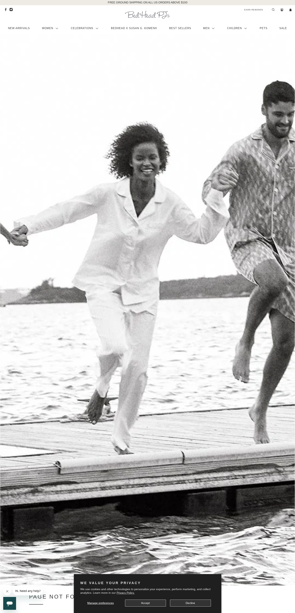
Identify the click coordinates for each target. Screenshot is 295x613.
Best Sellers (180, 28)
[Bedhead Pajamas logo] (147, 14)
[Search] (273, 9)
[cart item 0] (290, 9)
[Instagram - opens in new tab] (12, 10)
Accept (145, 603)
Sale (283, 28)
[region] (147, 2)
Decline (190, 603)
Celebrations (82, 28)
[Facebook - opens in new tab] (6, 10)
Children (234, 28)
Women (47, 28)
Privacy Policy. (126, 592)
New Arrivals (19, 28)
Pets (264, 28)
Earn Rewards (253, 10)
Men (206, 28)
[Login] (281, 9)
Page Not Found (59, 597)
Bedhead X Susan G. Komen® (134, 28)
